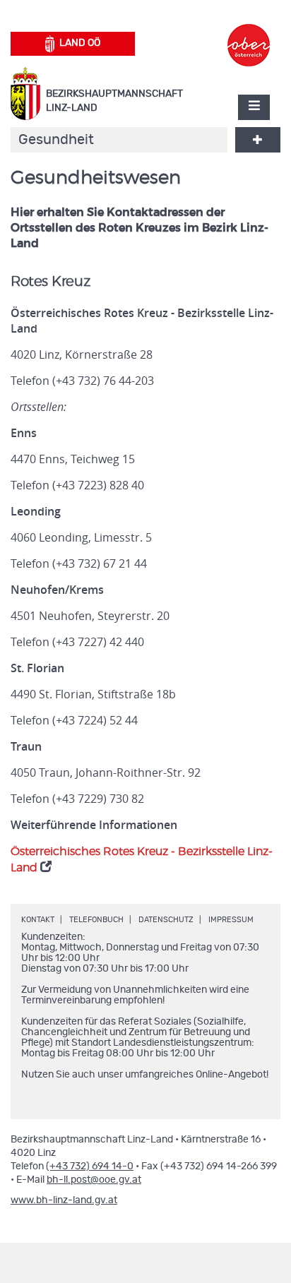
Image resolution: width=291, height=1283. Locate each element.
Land (79, 43)
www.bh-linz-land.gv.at (64, 1200)
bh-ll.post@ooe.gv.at (94, 1180)
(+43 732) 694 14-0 (89, 1166)
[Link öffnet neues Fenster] (248, 32)
